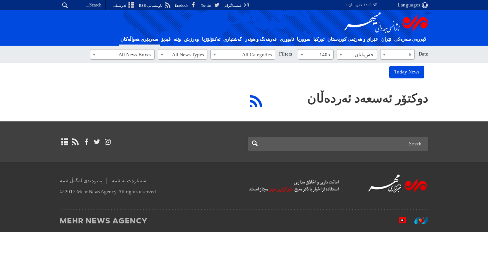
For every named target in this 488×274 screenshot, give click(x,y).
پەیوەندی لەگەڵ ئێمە (81, 180)
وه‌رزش (191, 39)
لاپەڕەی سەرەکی (410, 39)
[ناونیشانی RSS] (75, 142)
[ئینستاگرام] (107, 142)
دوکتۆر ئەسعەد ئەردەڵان (367, 98)
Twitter (207, 5)
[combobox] (397, 54)
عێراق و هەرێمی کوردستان (352, 39)
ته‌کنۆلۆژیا (211, 39)
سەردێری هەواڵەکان (139, 39)
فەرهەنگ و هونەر (261, 39)
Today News (406, 72)
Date (423, 54)
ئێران (386, 39)
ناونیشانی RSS (151, 5)
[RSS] (256, 101)
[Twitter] (97, 142)
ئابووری (287, 39)
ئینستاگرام (233, 5)
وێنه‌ (177, 39)
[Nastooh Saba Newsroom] (417, 220)
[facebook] (86, 142)
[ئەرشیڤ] (64, 142)
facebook (182, 5)
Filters (285, 54)
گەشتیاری (232, 39)
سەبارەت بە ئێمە (129, 180)
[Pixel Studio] (398, 220)
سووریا (303, 39)
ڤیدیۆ (166, 39)
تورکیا (318, 39)
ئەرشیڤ (120, 5)
